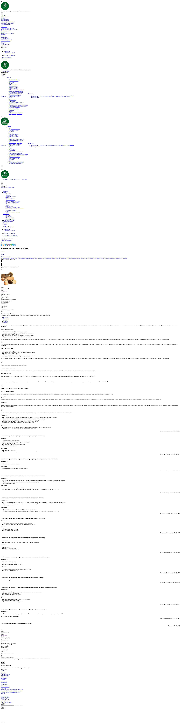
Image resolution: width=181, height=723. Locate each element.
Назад (9, 193)
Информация (4, 682)
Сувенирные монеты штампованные (91, 258)
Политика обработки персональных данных (11, 690)
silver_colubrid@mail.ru (7, 57)
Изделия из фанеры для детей (28, 258)
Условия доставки (5, 685)
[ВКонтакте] (1, 245)
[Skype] (13, 245)
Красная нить (65, 258)
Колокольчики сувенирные (42, 258)
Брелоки (3, 258)
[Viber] (9, 245)
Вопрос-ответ (4, 698)
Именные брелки (9, 258)
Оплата (5, 320)
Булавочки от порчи (122, 258)
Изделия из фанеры (5, 674)
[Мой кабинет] (1, 168)
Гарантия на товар (5, 687)
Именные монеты (17, 258)
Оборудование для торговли (110, 258)
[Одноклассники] (3, 245)
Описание (5, 317)
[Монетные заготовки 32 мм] (9, 286)
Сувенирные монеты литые (75, 258)
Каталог (8, 195)
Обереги (102, 258)
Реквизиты (3, 688)
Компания (3, 679)
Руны (60, 258)
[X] (7, 245)
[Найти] (2, 14)
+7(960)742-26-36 (5, 44)
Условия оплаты (4, 684)
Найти (2, 707)
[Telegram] (15, 245)
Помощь (3, 693)
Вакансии (5, 322)
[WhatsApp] (11, 245)
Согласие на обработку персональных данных (12, 689)
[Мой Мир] (5, 245)
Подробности (4, 291)
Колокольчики (4, 678)
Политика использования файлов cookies (10, 692)
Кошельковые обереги (54, 258)
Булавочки (3, 673)
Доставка (5, 321)
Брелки (2, 671)
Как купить (9, 216)
